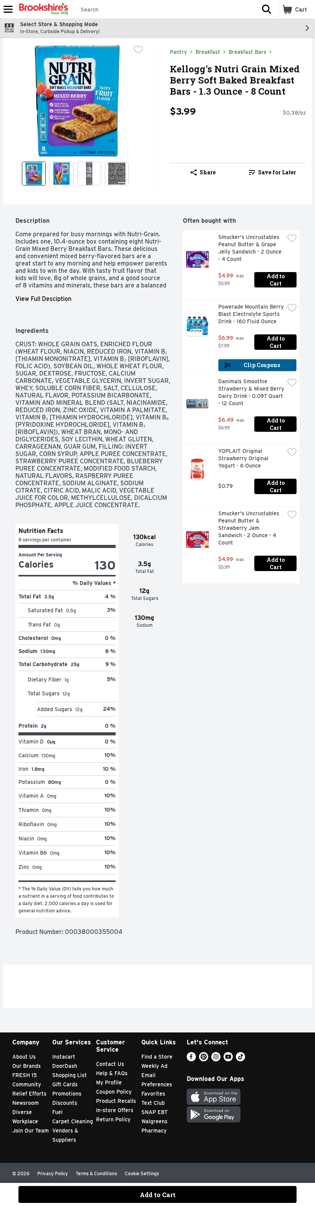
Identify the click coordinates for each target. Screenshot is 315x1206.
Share (208, 172)
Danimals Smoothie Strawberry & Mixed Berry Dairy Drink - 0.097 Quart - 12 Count (251, 392)
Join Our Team (30, 1130)
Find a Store (156, 1057)
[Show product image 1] (34, 173)
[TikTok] (240, 1059)
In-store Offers (114, 1110)
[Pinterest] (203, 1059)
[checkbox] (138, 49)
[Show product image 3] (89, 173)
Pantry (178, 52)
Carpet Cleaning (72, 1121)
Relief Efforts (29, 1094)
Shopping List (69, 1075)
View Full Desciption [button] (43, 298)
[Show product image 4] (117, 173)
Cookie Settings (142, 1173)
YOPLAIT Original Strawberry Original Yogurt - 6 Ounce (244, 458)
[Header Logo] (42, 9)
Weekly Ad (154, 1066)
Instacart (63, 1057)
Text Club (153, 1103)
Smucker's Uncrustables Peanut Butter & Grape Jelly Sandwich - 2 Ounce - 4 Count (250, 248)
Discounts (64, 1103)
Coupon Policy (114, 1092)
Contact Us (110, 1064)
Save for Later (277, 172)
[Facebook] (191, 1059)
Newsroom (25, 1103)
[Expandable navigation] (8, 9)
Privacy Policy (52, 1173)
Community (26, 1084)
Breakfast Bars (247, 52)
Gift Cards (65, 1084)
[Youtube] (228, 1059)
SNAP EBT (154, 1112)
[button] (266, 9)
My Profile (109, 1082)
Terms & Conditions (96, 1173)
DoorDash (64, 1066)
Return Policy (113, 1119)
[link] (272, 172)
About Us (24, 1057)
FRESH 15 (24, 1075)
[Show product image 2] (61, 173)
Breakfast (208, 52)
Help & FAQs (112, 1073)
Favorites (153, 1094)
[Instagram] (215, 1059)
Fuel (57, 1112)
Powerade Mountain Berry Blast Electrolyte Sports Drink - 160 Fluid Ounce (251, 314)
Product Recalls (116, 1101)
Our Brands (26, 1066)
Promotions (66, 1094)
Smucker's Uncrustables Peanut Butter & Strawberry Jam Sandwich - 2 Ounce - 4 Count (249, 528)
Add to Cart (276, 279)
